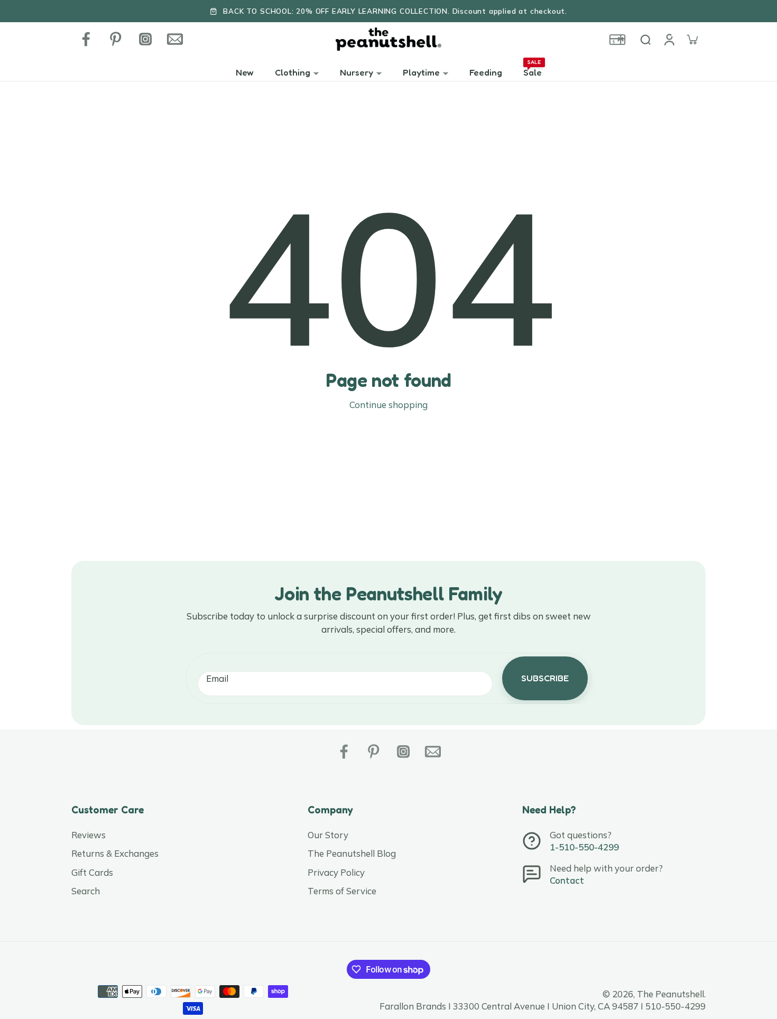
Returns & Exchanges (115, 853)
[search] (645, 39)
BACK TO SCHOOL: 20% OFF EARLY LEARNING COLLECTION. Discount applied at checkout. (395, 10)
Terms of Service (342, 890)
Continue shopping (388, 404)
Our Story (328, 834)
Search (85, 890)
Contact (567, 880)
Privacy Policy (336, 872)
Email (217, 678)
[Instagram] (145, 39)
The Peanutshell (670, 993)
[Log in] (668, 39)
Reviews (88, 834)
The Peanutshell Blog (352, 853)
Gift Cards (92, 872)
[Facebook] (86, 39)
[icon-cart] (692, 39)
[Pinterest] (116, 39)
